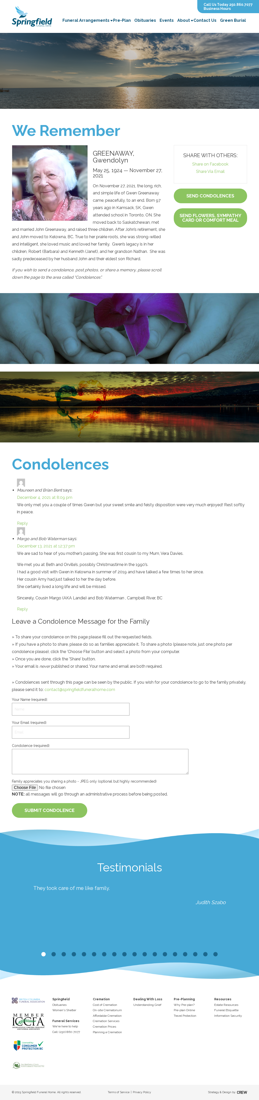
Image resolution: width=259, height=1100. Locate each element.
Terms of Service (119, 1092)
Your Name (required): (30, 700)
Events (167, 20)
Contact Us (205, 20)
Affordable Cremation (107, 1015)
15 (185, 954)
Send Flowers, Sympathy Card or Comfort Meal (210, 218)
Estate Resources (226, 1005)
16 (195, 954)
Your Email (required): (29, 723)
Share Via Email (210, 171)
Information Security (228, 1015)
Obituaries (145, 20)
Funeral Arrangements (86, 20)
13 (165, 954)
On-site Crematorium (107, 1010)
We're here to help (65, 1026)
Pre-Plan (122, 20)
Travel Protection (185, 1015)
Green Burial (233, 20)
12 (155, 954)
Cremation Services (106, 1021)
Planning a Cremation (107, 1032)
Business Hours (217, 9)
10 (135, 954)
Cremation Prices (104, 1026)
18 (215, 954)
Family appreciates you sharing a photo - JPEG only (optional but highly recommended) (84, 781)
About (183, 20)
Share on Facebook (210, 164)
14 (175, 954)
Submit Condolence (50, 810)
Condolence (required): (31, 746)
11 (145, 954)
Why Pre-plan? (184, 1005)
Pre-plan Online (184, 1010)
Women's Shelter (64, 1010)
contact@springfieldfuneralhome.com (80, 689)
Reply (22, 523)
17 (205, 954)
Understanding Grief (147, 1005)
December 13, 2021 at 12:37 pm (46, 546)
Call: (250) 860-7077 (66, 1032)
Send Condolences (210, 195)
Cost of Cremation (105, 1005)
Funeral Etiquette (226, 1010)
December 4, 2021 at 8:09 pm (44, 497)
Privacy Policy (142, 1092)
